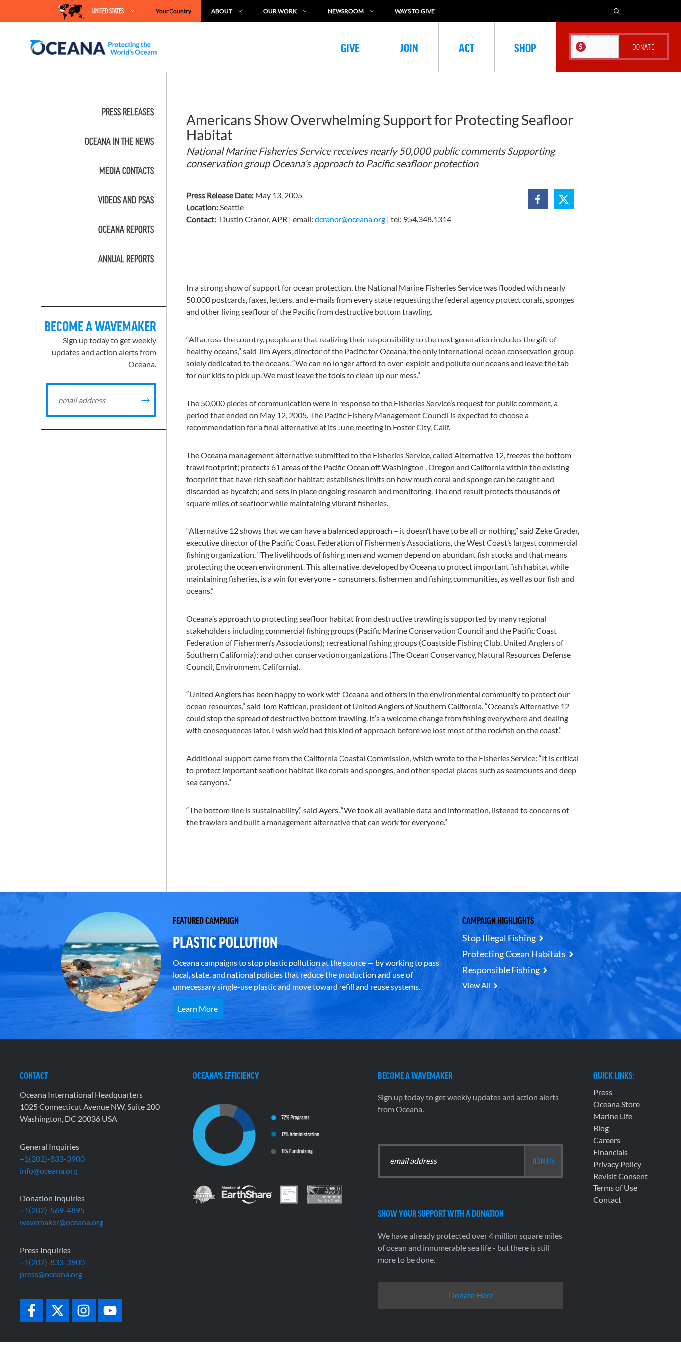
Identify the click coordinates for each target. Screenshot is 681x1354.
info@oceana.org (48, 1170)
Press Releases (128, 112)
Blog (601, 1128)
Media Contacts (126, 170)
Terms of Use (615, 1187)
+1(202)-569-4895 (52, 1210)
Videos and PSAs (126, 200)
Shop (525, 47)
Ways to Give (415, 11)
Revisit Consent (620, 1176)
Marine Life (612, 1116)
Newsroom (346, 11)
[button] (538, 199)
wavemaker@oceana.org (61, 1222)
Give (350, 47)
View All (476, 985)
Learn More (198, 1008)
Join (409, 47)
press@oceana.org (51, 1274)
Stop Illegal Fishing (499, 937)
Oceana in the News (119, 141)
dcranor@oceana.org (350, 219)
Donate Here (471, 1295)
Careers (606, 1140)
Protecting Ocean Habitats (514, 953)
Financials (610, 1152)
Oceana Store (616, 1104)
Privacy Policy (617, 1164)
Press (602, 1092)
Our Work (280, 11)
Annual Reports (126, 259)
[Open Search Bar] (617, 11)
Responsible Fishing (501, 969)
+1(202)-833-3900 (52, 1158)
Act (466, 47)
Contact (607, 1199)
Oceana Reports (126, 229)
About (221, 11)
